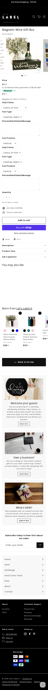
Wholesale (28, 619)
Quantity (6, 192)
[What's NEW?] (24, 493)
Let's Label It (7, 34)
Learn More (24, 474)
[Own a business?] (24, 443)
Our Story (6, 609)
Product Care (29, 609)
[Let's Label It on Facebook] (29, 634)
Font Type (7, 112)
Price (4, 80)
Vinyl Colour (8, 102)
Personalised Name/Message (16, 121)
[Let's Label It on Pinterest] (34, 634)
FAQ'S (4, 612)
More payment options (24, 233)
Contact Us (27, 679)
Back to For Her (25, 362)
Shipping (5, 99)
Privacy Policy (26, 682)
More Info (24, 424)
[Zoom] (38, 70)
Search (37, 682)
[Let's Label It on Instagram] (25, 634)
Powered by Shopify (11, 685)
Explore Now (24, 521)
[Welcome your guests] (24, 389)
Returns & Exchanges (32, 616)
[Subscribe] (40, 545)
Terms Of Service (9, 682)
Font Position (8, 138)
